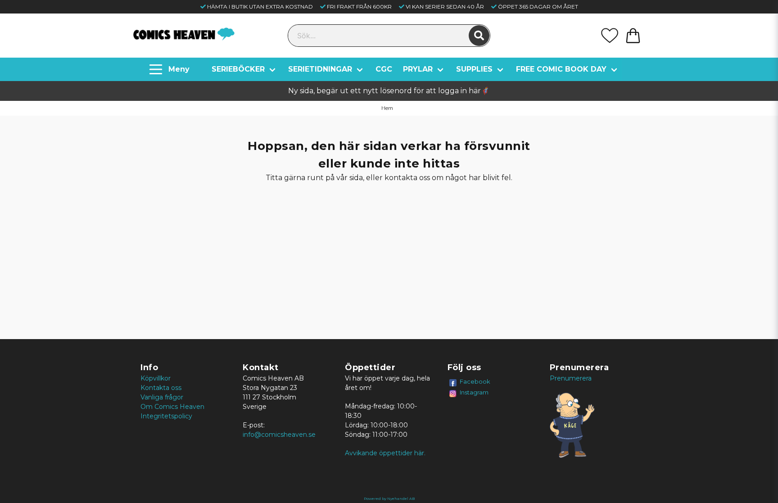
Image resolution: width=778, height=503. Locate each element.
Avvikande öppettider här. (385, 453)
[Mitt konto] (609, 36)
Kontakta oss (160, 388)
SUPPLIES (474, 69)
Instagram (474, 392)
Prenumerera (571, 378)
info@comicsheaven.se (279, 434)
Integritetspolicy (166, 416)
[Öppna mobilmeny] (170, 69)
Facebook (475, 381)
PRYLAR (418, 69)
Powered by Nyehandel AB (389, 498)
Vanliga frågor (161, 397)
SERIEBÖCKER (238, 69)
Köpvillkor (155, 378)
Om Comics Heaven (172, 407)
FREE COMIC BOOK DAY (561, 69)
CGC (383, 69)
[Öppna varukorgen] (633, 36)
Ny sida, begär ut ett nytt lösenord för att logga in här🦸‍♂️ (389, 90)
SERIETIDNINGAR (320, 69)
